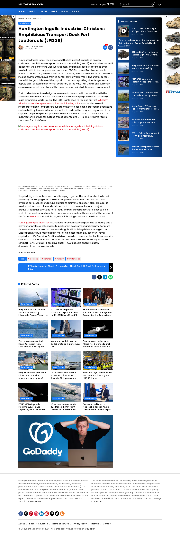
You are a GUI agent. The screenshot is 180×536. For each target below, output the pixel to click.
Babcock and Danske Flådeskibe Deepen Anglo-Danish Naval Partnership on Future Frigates (97, 407)
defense (47, 259)
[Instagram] (36, 513)
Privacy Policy (80, 523)
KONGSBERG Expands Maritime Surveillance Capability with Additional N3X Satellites (31, 407)
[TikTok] (57, 513)
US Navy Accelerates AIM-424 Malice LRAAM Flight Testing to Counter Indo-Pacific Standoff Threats (64, 407)
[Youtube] (46, 513)
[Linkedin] (41, 513)
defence (34, 259)
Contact (107, 523)
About (21, 523)
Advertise (43, 523)
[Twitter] (99, 277)
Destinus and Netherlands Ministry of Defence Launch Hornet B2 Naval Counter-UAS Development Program (97, 344)
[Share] (110, 47)
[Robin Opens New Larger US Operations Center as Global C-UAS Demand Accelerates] (123, 31)
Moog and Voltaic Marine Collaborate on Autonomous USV (65, 344)
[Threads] (52, 513)
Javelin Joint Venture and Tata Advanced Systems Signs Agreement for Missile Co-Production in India (144, 94)
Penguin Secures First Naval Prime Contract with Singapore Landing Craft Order (32, 375)
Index (31, 523)
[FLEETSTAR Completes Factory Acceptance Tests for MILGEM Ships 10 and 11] (66, 297)
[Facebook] (94, 277)
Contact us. (97, 501)
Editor (27, 46)
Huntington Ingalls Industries (34, 222)
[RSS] (62, 513)
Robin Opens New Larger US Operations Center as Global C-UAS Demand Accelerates (144, 30)
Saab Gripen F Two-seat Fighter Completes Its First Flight (144, 107)
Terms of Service (60, 523)
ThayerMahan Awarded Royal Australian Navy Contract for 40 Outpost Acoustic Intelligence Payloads (31, 344)
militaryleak (74, 259)
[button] (152, 4)
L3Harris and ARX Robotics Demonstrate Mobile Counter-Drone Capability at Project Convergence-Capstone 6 (138, 41)
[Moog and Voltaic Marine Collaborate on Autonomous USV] (66, 329)
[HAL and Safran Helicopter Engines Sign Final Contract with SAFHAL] (123, 54)
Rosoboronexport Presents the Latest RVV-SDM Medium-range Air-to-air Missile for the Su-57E (145, 148)
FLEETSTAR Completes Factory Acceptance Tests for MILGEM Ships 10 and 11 (64, 312)
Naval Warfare (25, 23)
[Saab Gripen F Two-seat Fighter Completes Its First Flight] (123, 108)
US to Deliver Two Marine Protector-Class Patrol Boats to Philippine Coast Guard (63, 375)
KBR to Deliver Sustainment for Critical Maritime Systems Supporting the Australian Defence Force (97, 312)
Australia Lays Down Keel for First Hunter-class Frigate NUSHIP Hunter (97, 375)
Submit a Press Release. (29, 501)
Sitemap (95, 523)
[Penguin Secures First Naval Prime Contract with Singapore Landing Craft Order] (33, 360)
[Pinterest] (31, 513)
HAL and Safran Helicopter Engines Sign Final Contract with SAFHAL (145, 53)
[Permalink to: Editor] (21, 47)
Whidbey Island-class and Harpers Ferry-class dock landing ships (63, 101)
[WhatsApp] (110, 277)
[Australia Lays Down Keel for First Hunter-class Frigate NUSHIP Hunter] (98, 360)
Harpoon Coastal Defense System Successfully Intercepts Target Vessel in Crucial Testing (32, 312)
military (60, 259)
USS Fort (34, 216)
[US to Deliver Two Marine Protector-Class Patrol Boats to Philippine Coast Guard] (66, 360)
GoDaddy (90, 528)
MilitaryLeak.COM (30, 4)
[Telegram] (105, 277)
